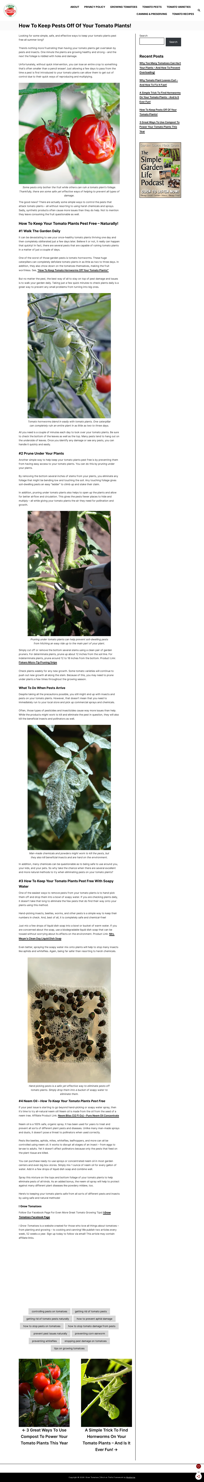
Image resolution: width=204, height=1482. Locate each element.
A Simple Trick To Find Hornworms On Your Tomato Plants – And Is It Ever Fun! (160, 97)
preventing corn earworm (90, 1333)
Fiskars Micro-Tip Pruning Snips (38, 662)
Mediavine (130, 1477)
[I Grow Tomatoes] (27, 10)
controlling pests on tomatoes (49, 1311)
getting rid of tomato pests (91, 1311)
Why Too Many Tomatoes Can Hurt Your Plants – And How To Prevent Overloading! (160, 68)
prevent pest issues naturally (50, 1333)
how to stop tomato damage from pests (91, 1326)
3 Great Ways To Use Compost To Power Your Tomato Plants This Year (159, 127)
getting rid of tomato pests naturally (47, 1318)
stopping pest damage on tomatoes (86, 1341)
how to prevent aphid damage (94, 1318)
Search (143, 35)
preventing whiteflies (44, 1341)
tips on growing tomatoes (69, 1348)
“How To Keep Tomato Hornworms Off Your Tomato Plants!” (73, 270)
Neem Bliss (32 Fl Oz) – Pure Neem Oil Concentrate (88, 1115)
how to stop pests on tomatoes (41, 1326)
